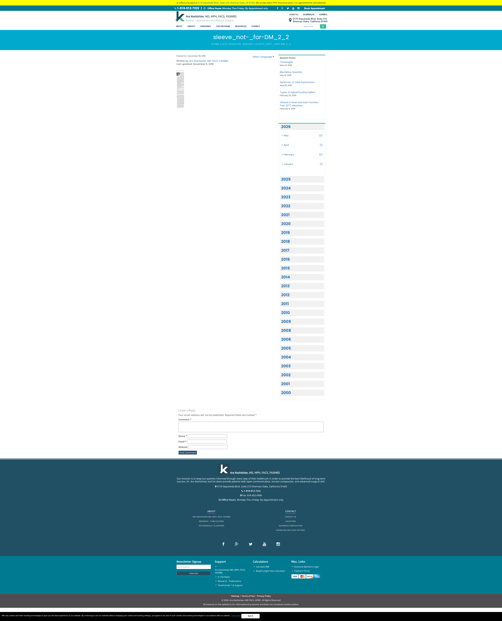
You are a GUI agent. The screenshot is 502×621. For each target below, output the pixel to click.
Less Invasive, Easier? (237, 44)
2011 (285, 304)
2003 (286, 366)
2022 (285, 206)
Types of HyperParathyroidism (297, 92)
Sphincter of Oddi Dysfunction (297, 82)
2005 (286, 348)
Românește (309, 14)
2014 (285, 277)
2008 (286, 330)
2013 (285, 286)
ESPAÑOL (323, 14)
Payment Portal (302, 570)
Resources (240, 26)
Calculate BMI (262, 566)
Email (182, 441)
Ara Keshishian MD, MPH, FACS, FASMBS (211, 517)
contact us (318, 2)
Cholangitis (286, 62)
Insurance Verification (290, 525)
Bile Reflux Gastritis (291, 72)
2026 (286, 126)
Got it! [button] (250, 616)
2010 (285, 312)
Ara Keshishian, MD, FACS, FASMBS (208, 61)
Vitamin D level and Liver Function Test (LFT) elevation (299, 104)
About (179, 26)
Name (182, 436)
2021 (285, 215)
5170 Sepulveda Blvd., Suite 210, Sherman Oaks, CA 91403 (197, 2)
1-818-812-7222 (188, 8)
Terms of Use (248, 596)
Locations (290, 521)
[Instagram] (277, 544)
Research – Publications (211, 521)
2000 (286, 393)
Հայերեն (293, 14)
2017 (285, 250)
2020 (286, 224)
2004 (286, 357)
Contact (256, 26)
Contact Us (290, 517)
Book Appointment (314, 8)
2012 (285, 295)
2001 (285, 384)
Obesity (191, 26)
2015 (285, 268)
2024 (286, 188)
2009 (286, 321)
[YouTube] (264, 544)
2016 (285, 259)
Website (182, 447)
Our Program (223, 26)
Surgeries (205, 26)
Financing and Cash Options (290, 530)
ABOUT (211, 511)
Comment (184, 419)
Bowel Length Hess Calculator (270, 570)
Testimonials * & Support (211, 525)
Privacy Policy (264, 596)
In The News (224, 576)
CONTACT (290, 511)
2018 (285, 241)
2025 (286, 179)
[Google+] (236, 544)
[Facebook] (223, 544)
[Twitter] (250, 544)
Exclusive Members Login (306, 566)
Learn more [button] (236, 615)
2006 (286, 339)
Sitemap (235, 596)
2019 (285, 232)
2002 (286, 375)
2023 (285, 197)
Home (215, 44)
